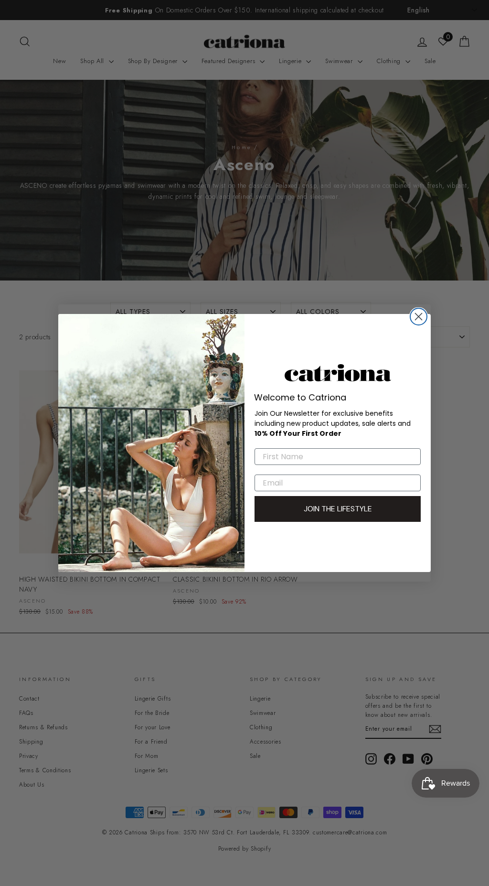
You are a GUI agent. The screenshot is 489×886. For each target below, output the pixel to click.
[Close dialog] (418, 316)
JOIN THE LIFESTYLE (338, 509)
